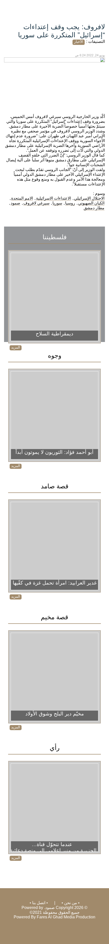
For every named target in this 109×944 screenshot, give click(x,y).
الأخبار (78, 42)
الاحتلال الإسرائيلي (89, 198)
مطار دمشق (94, 208)
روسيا (70, 203)
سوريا (57, 203)
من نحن (70, 903)
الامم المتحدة (22, 198)
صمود (15, 203)
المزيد (15, 347)
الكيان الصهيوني (91, 203)
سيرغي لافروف (36, 203)
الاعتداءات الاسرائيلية (53, 198)
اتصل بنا (38, 903)
